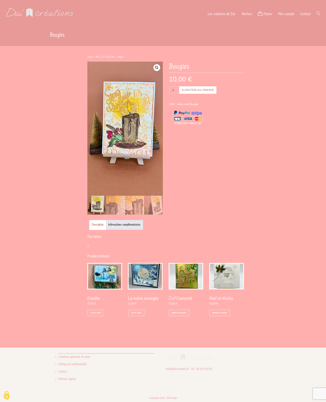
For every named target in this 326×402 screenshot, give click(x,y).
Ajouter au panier (198, 89)
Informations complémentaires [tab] (124, 225)
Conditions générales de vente (74, 357)
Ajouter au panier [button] (179, 313)
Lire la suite (95, 313)
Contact (62, 371)
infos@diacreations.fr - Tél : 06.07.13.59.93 (189, 369)
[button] (156, 67)
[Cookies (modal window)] (6, 395)
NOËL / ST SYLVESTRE (105, 57)
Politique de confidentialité (72, 364)
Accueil (89, 57)
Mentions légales (67, 379)
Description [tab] (98, 225)
